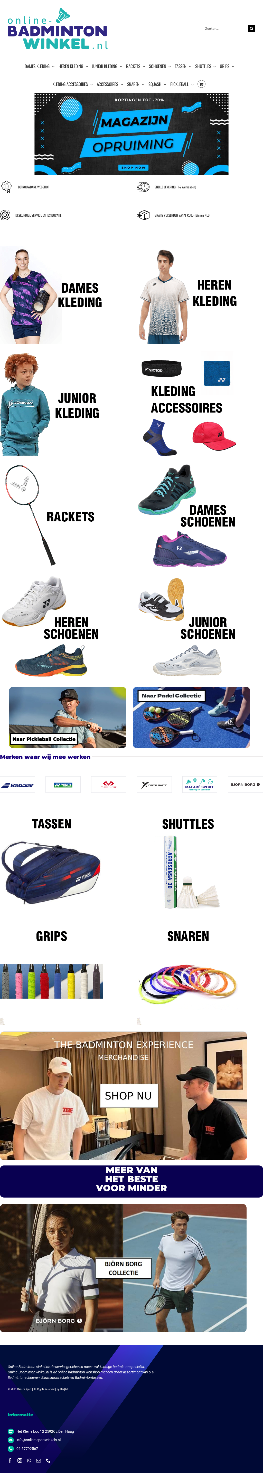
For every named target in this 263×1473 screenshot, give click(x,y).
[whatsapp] (29, 1460)
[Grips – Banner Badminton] (51, 920)
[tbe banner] (123, 1033)
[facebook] (10, 1460)
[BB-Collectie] (123, 1206)
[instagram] (19, 1460)
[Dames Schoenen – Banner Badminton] (188, 463)
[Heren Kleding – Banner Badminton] (188, 239)
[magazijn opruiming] (131, 95)
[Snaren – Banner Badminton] (188, 920)
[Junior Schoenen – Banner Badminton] (188, 575)
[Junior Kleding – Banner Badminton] (51, 351)
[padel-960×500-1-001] (191, 689)
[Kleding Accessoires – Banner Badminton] (188, 351)
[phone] (48, 1460)
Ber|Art (64, 1389)
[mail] (38, 1460)
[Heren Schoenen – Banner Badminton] (51, 575)
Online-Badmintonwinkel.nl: (29, 1367)
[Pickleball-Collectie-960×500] (67, 689)
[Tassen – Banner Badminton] (51, 808)
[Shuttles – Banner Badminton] (188, 808)
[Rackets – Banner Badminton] (51, 463)
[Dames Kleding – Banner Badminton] (51, 239)
